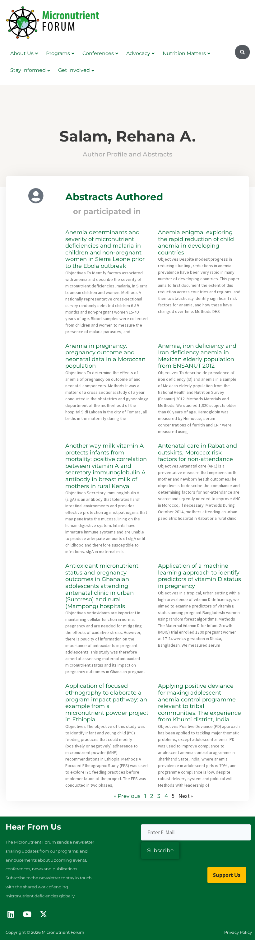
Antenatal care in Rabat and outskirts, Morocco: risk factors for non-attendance (197, 452)
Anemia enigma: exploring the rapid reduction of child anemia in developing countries (196, 242)
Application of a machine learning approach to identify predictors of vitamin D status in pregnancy (199, 575)
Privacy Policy (238, 932)
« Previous (127, 796)
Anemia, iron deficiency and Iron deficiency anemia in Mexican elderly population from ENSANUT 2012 (197, 356)
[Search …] (242, 52)
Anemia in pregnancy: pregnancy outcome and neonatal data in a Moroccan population (105, 356)
